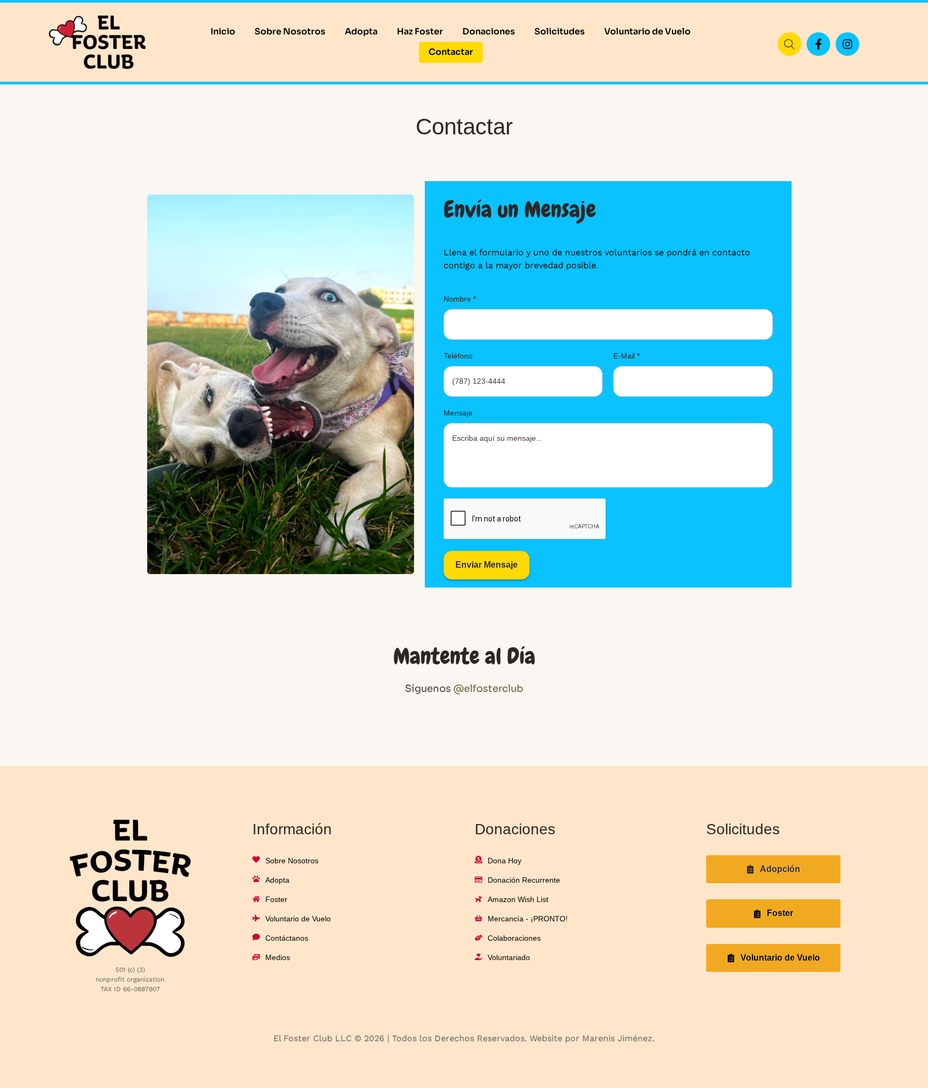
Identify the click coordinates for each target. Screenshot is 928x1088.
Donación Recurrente (524, 880)
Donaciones (488, 31)
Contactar (451, 52)
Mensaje (458, 413)
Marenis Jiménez (617, 1038)
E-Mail (626, 356)
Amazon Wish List (518, 899)
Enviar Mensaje (486, 564)
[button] (773, 869)
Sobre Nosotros (290, 31)
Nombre (460, 299)
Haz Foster (420, 31)
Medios (277, 957)
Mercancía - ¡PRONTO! (528, 918)
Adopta (361, 31)
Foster (276, 899)
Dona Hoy (504, 860)
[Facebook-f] (818, 44)
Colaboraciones (514, 938)
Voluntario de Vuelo (647, 31)
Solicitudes (559, 31)
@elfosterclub (488, 689)
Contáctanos (286, 938)
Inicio (223, 31)
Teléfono (458, 356)
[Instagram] (847, 44)
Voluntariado (509, 957)
